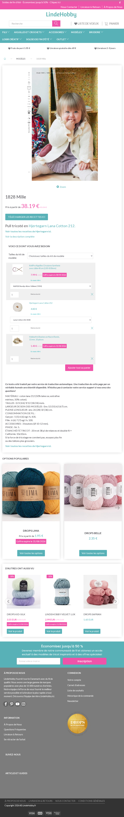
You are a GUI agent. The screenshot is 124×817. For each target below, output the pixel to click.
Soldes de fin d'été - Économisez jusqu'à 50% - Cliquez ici (31, 2)
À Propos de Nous (113, 7)
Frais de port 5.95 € (20, 48)
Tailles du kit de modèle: (16, 256)
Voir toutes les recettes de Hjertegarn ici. (28, 231)
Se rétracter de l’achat (14, 739)
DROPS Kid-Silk (16, 614)
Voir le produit (15, 631)
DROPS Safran (92, 614)
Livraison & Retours (90, 7)
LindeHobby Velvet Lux (60, 614)
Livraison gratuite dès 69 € (63, 48)
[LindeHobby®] (61, 14)
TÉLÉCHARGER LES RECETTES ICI (26, 216)
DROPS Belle (93, 533)
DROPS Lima (31, 530)
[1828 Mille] (62, 124)
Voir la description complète (19, 236)
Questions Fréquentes (15, 729)
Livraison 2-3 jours (106, 48)
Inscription (85, 661)
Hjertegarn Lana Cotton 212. (52, 226)
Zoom (63, 186)
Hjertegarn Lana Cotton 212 (40, 303)
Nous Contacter (69, 7)
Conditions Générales (91, 801)
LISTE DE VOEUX (88, 23)
